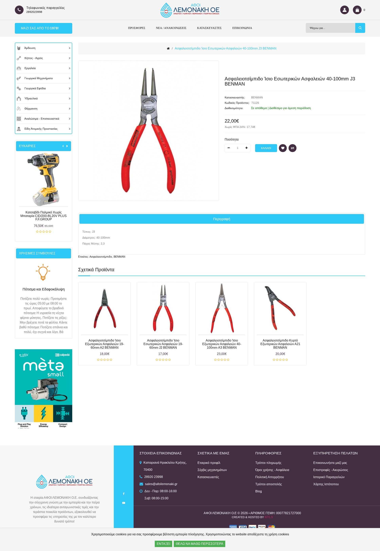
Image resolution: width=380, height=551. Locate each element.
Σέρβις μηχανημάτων (212, 470)
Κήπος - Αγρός (33, 58)
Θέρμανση (30, 108)
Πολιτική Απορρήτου (269, 477)
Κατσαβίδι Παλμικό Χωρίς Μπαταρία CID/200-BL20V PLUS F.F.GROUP (43, 216)
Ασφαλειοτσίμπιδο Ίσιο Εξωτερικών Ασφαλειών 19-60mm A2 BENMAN (104, 344)
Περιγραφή (221, 219)
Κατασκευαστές (208, 477)
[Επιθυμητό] (283, 148)
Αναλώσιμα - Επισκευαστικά (41, 118)
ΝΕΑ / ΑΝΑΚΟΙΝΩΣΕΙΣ (171, 28)
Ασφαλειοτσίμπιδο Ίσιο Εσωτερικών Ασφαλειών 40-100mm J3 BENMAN (225, 48)
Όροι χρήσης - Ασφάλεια (272, 470)
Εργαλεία (30, 68)
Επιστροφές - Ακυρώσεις (330, 470)
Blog (258, 491)
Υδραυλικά (31, 98)
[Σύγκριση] (292, 148)
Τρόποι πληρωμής (268, 462)
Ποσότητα (231, 139)
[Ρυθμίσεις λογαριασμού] (345, 9)
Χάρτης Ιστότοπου (326, 484)
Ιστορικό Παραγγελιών (329, 477)
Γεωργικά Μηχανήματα (38, 78)
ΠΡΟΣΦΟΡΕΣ (136, 28)
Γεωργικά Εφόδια (35, 88)
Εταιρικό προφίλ (209, 462)
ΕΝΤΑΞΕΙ (163, 543)
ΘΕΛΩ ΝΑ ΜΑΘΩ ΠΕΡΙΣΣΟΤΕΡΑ (199, 543)
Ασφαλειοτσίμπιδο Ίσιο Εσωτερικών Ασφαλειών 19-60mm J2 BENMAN (163, 344)
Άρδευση (29, 47)
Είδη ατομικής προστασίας (41, 128)
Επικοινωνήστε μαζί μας (330, 462)
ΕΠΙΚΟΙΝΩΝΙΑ (242, 28)
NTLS (269, 517)
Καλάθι (44, 231)
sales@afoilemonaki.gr (161, 484)
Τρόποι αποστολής (268, 484)
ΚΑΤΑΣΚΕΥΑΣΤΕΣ (209, 28)
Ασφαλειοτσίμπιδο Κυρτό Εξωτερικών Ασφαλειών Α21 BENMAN (280, 344)
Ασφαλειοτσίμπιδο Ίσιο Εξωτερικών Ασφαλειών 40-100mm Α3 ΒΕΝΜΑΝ (221, 344)
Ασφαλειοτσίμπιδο (100, 256)
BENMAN (257, 97)
